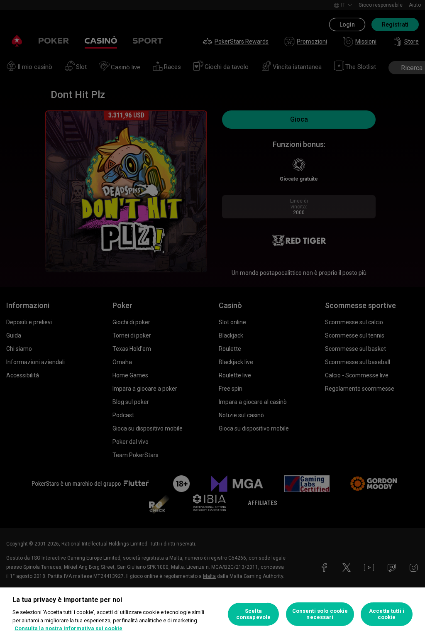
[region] (212, 614)
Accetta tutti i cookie (386, 614)
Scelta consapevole (253, 614)
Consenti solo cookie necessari (320, 614)
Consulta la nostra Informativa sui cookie (68, 628)
